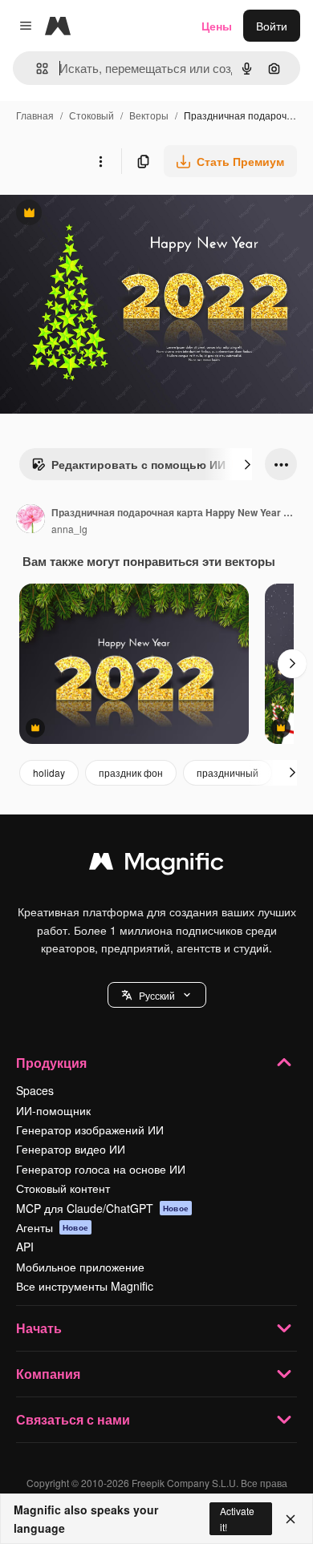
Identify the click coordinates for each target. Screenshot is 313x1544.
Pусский (157, 995)
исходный (107, 214)
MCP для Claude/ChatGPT (102, 1208)
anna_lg (69, 529)
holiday (49, 772)
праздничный (227, 772)
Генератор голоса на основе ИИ (100, 1169)
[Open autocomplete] (36, 69)
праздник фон (131, 772)
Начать (39, 1328)
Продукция (51, 1062)
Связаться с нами (73, 1419)
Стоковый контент (63, 1188)
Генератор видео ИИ (70, 1149)
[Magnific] (156, 865)
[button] (157, 995)
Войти (271, 26)
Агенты (52, 1227)
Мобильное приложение (80, 1267)
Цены (216, 26)
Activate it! (237, 1518)
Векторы (149, 115)
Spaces (35, 1090)
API (25, 1247)
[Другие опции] (100, 161)
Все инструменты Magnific (84, 1286)
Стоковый (91, 115)
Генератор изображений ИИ (90, 1130)
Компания (48, 1373)
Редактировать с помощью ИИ (128, 468)
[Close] (290, 1519)
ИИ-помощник (53, 1110)
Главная (35, 115)
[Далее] (247, 464)
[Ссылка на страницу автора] (30, 520)
